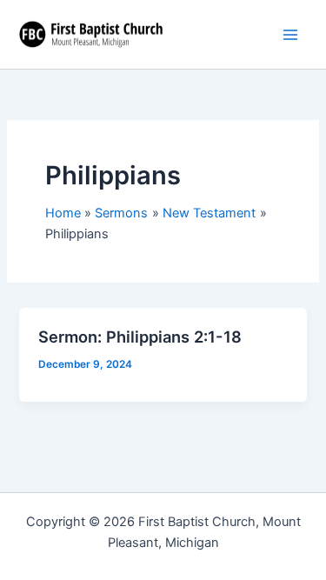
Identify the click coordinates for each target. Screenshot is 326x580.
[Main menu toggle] (290, 35)
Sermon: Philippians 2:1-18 (140, 336)
